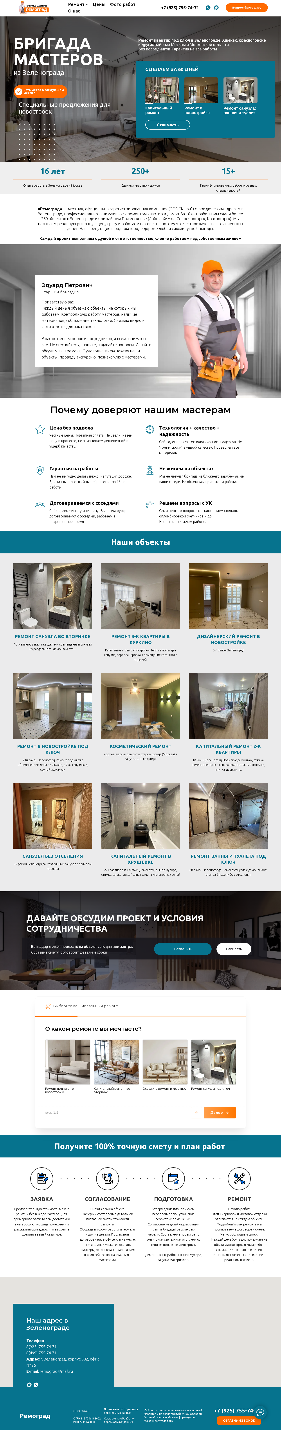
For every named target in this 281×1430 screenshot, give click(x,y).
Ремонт (76, 4)
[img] (162, 90)
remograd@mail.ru (56, 1371)
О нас (74, 11)
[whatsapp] (208, 7)
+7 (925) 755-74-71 (237, 1411)
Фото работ (122, 4)
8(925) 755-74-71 (41, 1346)
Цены (99, 4)
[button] (40, 91)
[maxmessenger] (216, 7)
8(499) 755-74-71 (41, 1353)
